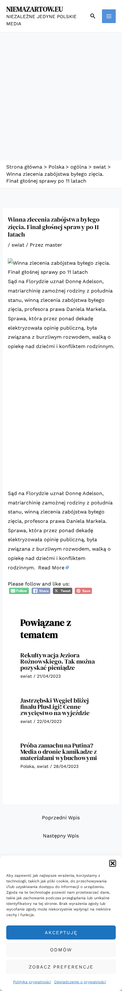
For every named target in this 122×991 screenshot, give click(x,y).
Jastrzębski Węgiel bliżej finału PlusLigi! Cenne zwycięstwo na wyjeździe (54, 706)
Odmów (61, 950)
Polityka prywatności (32, 982)
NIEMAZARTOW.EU (34, 9)
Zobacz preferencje (61, 967)
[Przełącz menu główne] (109, 16)
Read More (51, 568)
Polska (27, 766)
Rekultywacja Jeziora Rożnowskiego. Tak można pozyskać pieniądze (57, 661)
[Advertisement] (61, 96)
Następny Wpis (61, 836)
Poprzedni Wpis (61, 818)
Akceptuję (61, 932)
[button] (112, 863)
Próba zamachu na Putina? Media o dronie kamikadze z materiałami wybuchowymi (58, 751)
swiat (18, 245)
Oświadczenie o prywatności (80, 982)
